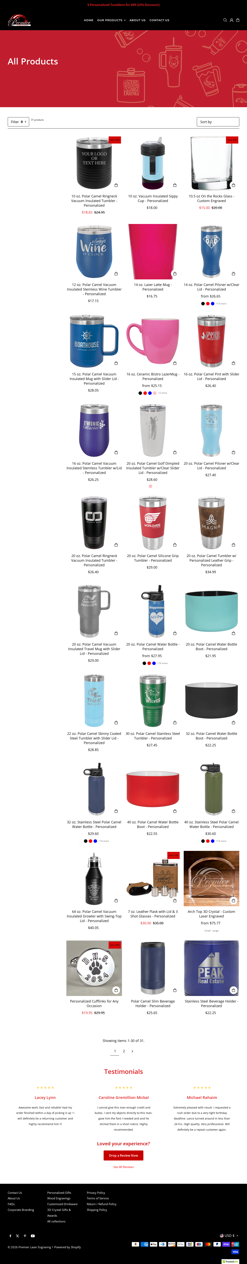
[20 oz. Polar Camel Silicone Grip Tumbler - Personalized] (153, 523)
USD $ (229, 1235)
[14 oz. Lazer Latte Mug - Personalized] (153, 251)
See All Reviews (123, 1167)
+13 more (221, 303)
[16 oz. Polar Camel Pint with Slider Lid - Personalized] (211, 341)
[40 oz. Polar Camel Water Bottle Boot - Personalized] (153, 789)
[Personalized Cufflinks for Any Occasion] (94, 968)
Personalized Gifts (59, 1193)
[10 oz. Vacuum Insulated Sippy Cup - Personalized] (153, 163)
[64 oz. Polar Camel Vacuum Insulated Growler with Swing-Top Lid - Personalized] (94, 878)
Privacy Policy (96, 1193)
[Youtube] (33, 1236)
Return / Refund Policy (102, 1204)
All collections (56, 1221)
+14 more (162, 663)
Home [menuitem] (88, 20)
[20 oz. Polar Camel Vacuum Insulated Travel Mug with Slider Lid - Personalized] (94, 611)
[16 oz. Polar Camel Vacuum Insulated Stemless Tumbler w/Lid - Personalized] (94, 430)
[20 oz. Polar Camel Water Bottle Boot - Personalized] (211, 611)
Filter (15, 121)
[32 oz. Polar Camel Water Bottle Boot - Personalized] (211, 700)
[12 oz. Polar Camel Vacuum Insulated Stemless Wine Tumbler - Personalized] (94, 251)
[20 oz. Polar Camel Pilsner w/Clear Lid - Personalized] (211, 430)
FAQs (11, 1204)
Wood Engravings (58, 1198)
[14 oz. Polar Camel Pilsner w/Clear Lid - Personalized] (211, 251)
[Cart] (237, 20)
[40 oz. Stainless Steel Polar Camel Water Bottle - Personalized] (211, 789)
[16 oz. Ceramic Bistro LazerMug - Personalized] (153, 341)
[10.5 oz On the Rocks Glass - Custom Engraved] (211, 163)
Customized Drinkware (62, 1204)
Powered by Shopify (67, 1247)
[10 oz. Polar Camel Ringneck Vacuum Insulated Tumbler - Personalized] (94, 163)
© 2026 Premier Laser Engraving (29, 1247)
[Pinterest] (25, 1236)
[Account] (231, 20)
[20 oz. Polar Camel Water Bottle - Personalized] (153, 611)
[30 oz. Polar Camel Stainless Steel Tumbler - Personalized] (153, 700)
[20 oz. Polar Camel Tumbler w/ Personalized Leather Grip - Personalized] (211, 523)
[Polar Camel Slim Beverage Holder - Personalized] (153, 968)
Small (208, 930)
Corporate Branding (21, 1210)
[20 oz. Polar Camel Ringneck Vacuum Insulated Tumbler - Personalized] (94, 523)
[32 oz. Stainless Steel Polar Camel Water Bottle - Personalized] (94, 789)
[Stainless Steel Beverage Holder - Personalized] (211, 968)
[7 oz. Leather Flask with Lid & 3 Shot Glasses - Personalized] (153, 878)
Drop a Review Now (123, 1155)
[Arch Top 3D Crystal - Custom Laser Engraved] (211, 878)
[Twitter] (17, 1236)
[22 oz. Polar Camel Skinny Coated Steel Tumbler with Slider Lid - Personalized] (94, 700)
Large (215, 930)
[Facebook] (10, 1236)
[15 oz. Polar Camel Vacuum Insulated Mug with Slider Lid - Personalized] (94, 341)
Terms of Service (98, 1198)
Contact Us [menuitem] (160, 20)
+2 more (162, 392)
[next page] (132, 1051)
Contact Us (15, 1193)
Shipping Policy (97, 1210)
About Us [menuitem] (137, 20)
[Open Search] (225, 20)
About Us (14, 1198)
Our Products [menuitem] (110, 20)
